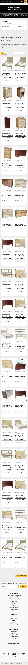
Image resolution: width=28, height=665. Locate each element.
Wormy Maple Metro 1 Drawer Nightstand (19, 104)
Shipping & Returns (14, 609)
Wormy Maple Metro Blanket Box (20, 224)
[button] (14, 26)
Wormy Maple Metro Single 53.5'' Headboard (7, 496)
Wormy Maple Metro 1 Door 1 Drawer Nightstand (6, 104)
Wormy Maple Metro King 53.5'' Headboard (7, 315)
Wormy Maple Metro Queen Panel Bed (20, 466)
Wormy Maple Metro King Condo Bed (7, 345)
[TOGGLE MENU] (2, 1)
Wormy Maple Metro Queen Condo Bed (19, 436)
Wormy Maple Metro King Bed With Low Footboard (19, 315)
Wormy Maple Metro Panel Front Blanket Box (7, 406)
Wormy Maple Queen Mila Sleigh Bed (7, 556)
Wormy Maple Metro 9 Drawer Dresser (6, 225)
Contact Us (14, 616)
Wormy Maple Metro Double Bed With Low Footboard (20, 255)
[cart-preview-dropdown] (25, 1)
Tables (14, 638)
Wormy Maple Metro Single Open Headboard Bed (20, 526)
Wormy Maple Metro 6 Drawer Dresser (19, 164)
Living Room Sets (14, 635)
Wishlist (14, 605)
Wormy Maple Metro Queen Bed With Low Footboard (7, 436)
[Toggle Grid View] (2, 53)
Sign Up (16, 607)
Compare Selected (21, 575)
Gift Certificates (14, 604)
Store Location (14, 618)
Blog (14, 622)
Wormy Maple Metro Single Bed (20, 496)
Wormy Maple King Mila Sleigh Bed (20, 74)
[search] (19, 2)
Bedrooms (14, 631)
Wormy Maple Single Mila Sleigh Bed (20, 556)
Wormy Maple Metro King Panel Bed (7, 375)
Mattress (14, 620)
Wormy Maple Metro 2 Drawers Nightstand (20, 134)
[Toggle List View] (5, 53)
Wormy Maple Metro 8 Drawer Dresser (19, 194)
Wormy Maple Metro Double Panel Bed (19, 285)
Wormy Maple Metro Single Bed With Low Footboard (7, 526)
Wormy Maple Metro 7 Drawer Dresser (6, 194)
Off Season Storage (14, 624)
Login (11, 607)
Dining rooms (14, 633)
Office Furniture (14, 636)
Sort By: (11, 53)
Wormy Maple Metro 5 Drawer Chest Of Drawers (7, 164)
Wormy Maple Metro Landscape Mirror (20, 375)
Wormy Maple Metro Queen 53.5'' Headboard (20, 406)
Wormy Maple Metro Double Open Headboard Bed (6, 285)
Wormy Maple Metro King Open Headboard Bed (20, 345)
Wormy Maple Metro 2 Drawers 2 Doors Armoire (7, 134)
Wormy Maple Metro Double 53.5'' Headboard (7, 255)
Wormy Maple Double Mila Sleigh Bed (7, 74)
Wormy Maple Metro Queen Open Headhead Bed (7, 466)
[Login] (22, 2)
